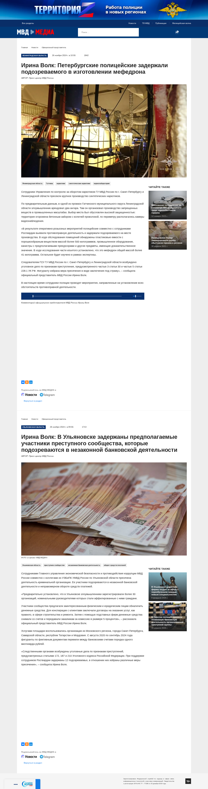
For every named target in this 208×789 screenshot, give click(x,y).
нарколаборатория (102, 184)
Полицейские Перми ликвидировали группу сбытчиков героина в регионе (166, 240)
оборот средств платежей (115, 565)
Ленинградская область (32, 184)
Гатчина (49, 184)
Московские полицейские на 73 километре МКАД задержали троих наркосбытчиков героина (167, 209)
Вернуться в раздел (33, 401)
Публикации (160, 23)
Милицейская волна (181, 23)
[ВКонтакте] (23, 382)
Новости (132, 23)
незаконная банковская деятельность (84, 565)
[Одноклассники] (27, 382)
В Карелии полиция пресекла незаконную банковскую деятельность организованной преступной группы (167, 621)
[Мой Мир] (31, 382)
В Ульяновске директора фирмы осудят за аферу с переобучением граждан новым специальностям (164, 591)
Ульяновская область (31, 565)
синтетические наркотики (79, 184)
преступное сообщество (54, 565)
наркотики (61, 184)
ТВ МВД (145, 23)
